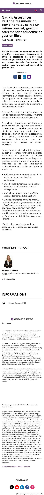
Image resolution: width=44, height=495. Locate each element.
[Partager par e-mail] (29, 77)
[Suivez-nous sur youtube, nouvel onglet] (17, 487)
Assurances (7, 45)
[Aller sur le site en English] (35, 10)
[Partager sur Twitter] (20, 77)
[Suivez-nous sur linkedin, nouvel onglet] (22, 487)
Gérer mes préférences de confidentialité (30, 494)
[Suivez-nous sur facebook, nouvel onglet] (27, 487)
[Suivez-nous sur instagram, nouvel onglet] (32, 487)
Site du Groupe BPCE (17, 303)
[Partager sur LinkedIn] (24, 77)
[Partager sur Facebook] (15, 77)
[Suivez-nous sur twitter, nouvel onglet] (12, 487)
